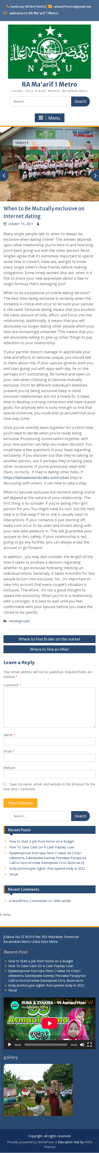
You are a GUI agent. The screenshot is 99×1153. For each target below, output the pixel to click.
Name (9, 727)
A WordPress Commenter (28, 893)
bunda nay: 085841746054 (28, 6)
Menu (54, 118)
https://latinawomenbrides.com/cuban (36, 469)
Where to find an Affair (49, 641)
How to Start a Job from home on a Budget (41, 833)
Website (9, 759)
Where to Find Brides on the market (49, 631)
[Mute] (82, 1036)
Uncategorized (19, 613)
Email (8, 743)
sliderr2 (21, 143)
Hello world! (62, 893)
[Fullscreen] (89, 1036)
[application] (50, 1015)
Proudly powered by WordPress (30, 1134)
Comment (12, 677)
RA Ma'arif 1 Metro (49, 84)
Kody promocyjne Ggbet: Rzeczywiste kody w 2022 (47, 860)
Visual (13, 866)
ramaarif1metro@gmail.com (72, 6)
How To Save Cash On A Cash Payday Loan (41, 839)
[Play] (9, 1036)
